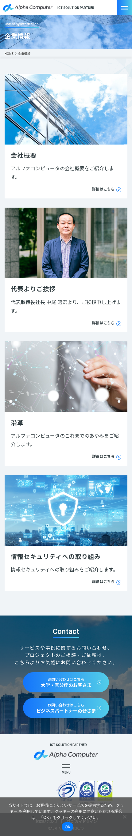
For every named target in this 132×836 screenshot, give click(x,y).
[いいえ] (124, 817)
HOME (9, 53)
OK (68, 826)
